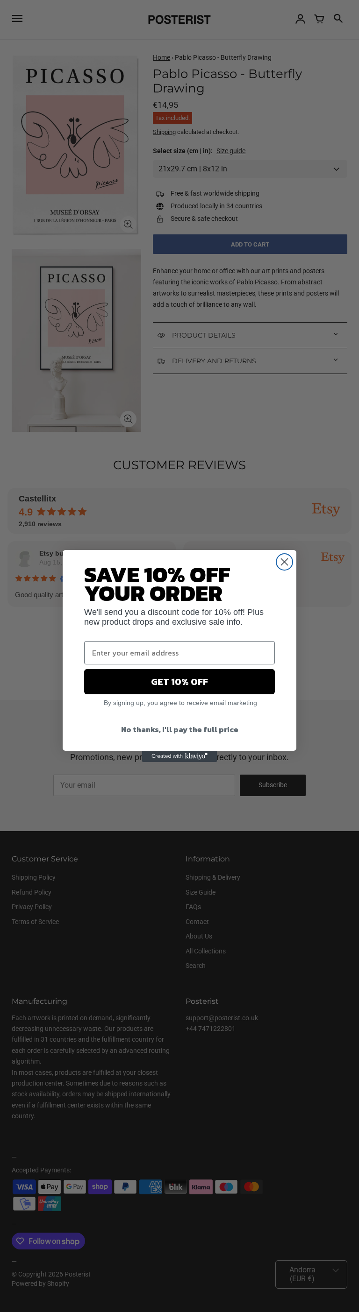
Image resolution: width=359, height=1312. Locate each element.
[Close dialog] (284, 562)
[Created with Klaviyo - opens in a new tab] (179, 756)
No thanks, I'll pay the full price (179, 729)
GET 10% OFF (179, 682)
